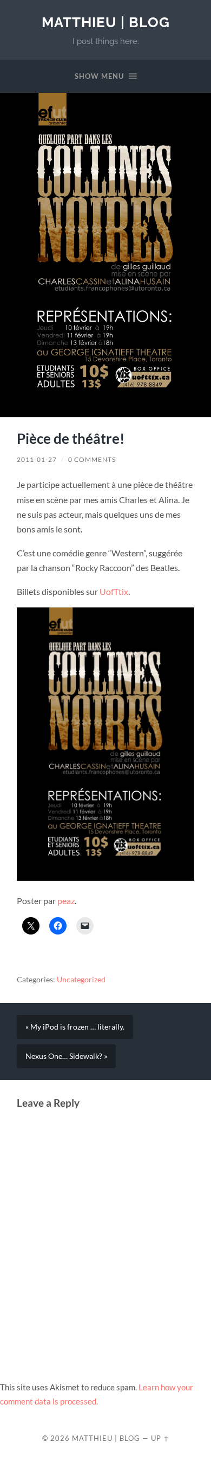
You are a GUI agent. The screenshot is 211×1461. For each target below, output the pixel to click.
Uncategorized (81, 979)
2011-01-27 (37, 459)
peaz (66, 900)
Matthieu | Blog (106, 22)
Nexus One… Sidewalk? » (66, 1056)
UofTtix (114, 591)
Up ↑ (160, 1438)
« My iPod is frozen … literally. (74, 1027)
